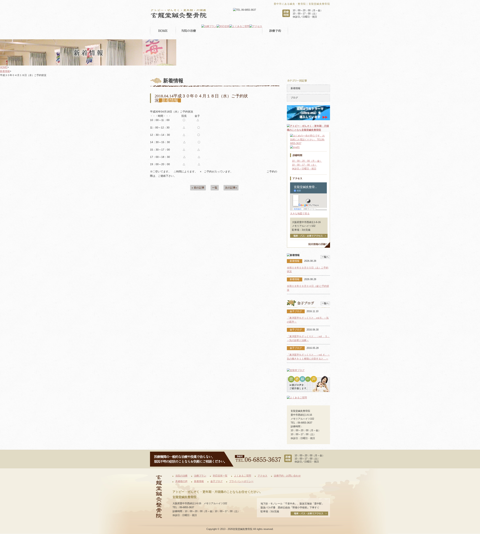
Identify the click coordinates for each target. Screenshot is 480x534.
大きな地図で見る (300, 213)
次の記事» (231, 187)
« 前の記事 (198, 187)
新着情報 (5, 71)
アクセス (262, 475)
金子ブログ (216, 481)
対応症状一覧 (220, 475)
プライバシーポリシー (241, 481)
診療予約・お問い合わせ (287, 475)
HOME (3, 67)
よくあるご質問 (242, 475)
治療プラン (200, 475)
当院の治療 (181, 475)
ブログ (294, 97)
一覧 (214, 187)
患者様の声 (181, 481)
